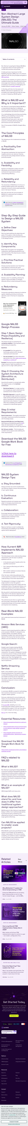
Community (18, 1094)
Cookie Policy (12, 1114)
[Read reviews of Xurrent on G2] (23, 1024)
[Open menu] (24, 6)
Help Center (4, 1083)
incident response (15, 86)
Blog (17, 1075)
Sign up (3, 712)
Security (18, 1078)
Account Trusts (4, 1064)
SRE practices (5, 77)
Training (3, 1097)
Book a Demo (4, 1094)
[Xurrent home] (6, 6)
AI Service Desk (4, 1058)
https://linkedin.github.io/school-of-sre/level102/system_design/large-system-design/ (14, 734)
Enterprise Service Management (5, 1045)
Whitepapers (4, 1078)
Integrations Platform (20, 1061)
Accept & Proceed (14, 1121)
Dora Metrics (18, 536)
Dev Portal (3, 1081)
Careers (17, 1097)
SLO (22, 423)
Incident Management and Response (6, 1050)
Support (3, 1092)
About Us (3, 1072)
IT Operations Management (19, 1045)
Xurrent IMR (6, 705)
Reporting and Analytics (11, 962)
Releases (18, 1092)
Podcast (18, 1072)
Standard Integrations (21, 1081)
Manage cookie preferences (14, 1124)
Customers (3, 1075)
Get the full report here (18, 2)
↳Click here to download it (8, 454)
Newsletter (3, 1100)
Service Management (10, 884)
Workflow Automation (20, 1058)
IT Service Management (6, 1041)
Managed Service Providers (20, 1041)
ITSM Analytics (4, 1061)
